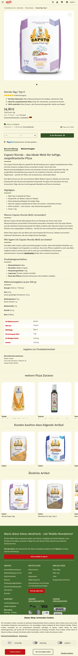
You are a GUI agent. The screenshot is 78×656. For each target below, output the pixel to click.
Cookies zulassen (15, 652)
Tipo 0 (35, 329)
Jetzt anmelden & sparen (39, 557)
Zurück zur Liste (10, 8)
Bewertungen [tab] (28, 149)
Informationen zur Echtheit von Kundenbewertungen (38, 584)
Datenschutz (33, 570)
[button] (53, 2)
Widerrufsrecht (34, 580)
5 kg (34, 333)
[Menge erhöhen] (35, 135)
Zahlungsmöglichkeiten (13, 583)
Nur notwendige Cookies (43, 652)
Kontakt (7, 593)
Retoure (7, 580)
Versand (23, 115)
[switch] (10, 643)
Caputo (36, 325)
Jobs (54, 576)
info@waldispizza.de (11, 603)
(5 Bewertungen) (20, 95)
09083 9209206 (10, 606)
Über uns (56, 573)
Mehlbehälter (29, 253)
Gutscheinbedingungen (12, 587)
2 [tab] (41, 84)
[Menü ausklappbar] (3, 1)
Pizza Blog (56, 570)
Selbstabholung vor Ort (13, 573)
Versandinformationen (12, 570)
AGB (30, 573)
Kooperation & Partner (61, 580)
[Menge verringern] (6, 135)
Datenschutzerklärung (9, 636)
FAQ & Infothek (10, 576)
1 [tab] (36, 84)
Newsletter (8, 590)
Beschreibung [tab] (11, 149)
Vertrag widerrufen (36, 591)
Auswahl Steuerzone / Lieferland (16, 118)
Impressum (32, 576)
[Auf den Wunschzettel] (69, 14)
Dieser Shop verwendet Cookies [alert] (39, 618)
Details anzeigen (67, 653)
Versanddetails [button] (28, 127)
